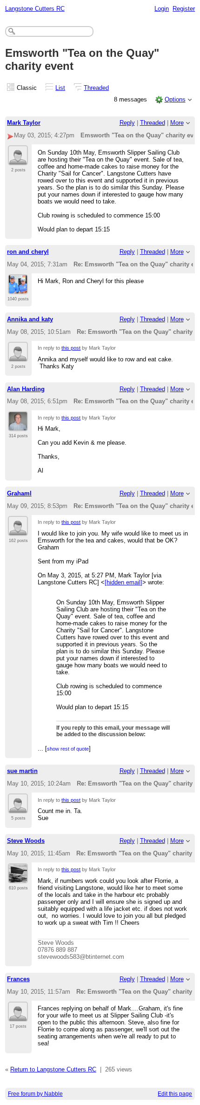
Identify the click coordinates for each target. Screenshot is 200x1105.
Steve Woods (26, 840)
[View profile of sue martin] (18, 808)
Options (175, 99)
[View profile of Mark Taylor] (18, 160)
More (177, 122)
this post (70, 348)
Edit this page (175, 1094)
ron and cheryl (28, 251)
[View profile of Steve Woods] (18, 878)
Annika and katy (30, 319)
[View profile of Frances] (18, 1016)
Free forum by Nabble (35, 1094)
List (60, 87)
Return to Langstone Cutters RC (53, 1069)
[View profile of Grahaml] (18, 530)
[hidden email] (123, 582)
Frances (18, 979)
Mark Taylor (23, 122)
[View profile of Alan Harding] (18, 425)
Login (161, 8)
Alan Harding (26, 389)
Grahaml (19, 493)
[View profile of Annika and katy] (18, 356)
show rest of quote (68, 749)
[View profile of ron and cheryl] (18, 289)
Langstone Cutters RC (35, 8)
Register (184, 8)
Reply (127, 122)
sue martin (22, 770)
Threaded (96, 87)
